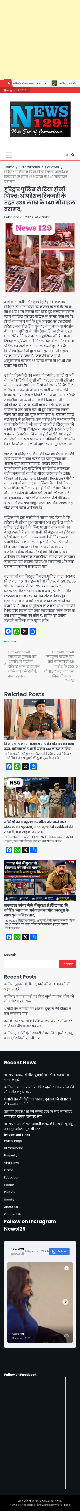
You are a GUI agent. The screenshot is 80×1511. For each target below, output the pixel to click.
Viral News (11, 1163)
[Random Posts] (67, 155)
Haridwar (10, 641)
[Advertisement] (40, 40)
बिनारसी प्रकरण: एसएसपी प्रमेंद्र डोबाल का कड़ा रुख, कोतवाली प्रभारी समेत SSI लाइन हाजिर (39, 746)
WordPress (62, 1505)
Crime (8, 1170)
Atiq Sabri (42, 217)
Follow (62, 1251)
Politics (9, 1192)
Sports (9, 1199)
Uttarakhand (13, 1148)
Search (10, 954)
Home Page (13, 1140)
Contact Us (13, 1214)
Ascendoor (29, 1505)
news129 (47, 1501)
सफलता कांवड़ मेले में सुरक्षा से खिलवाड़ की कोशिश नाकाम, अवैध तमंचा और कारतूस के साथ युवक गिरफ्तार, (36, 910)
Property (10, 1155)
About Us (11, 1207)
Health (9, 1185)
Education (11, 1177)
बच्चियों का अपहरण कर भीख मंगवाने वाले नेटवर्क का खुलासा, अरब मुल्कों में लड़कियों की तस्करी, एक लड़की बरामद (38, 827)
